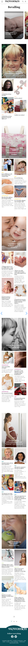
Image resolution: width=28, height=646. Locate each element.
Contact (7, 641)
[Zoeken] (23, 1)
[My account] (25, 1)
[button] (1, 313)
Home (2, 4)
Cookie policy (22, 641)
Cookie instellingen (14, 641)
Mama (5, 4)
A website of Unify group (18, 640)
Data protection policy (14, 642)
